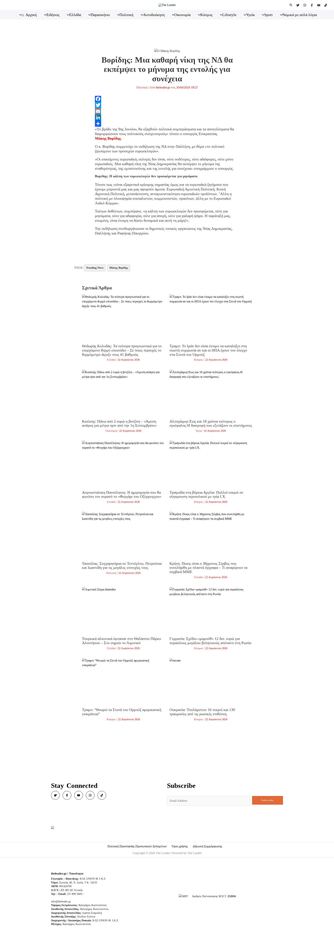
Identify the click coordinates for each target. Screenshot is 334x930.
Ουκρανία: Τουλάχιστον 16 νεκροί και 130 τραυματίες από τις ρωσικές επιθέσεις (202, 711)
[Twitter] (297, 5)
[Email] (167, 111)
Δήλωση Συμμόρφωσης (207, 846)
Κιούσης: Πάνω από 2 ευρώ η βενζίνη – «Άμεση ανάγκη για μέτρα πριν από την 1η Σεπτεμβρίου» (119, 423)
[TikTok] (325, 5)
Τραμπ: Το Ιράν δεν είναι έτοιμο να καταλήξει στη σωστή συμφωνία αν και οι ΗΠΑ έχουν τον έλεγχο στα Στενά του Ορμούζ (208, 350)
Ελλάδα (111, 359)
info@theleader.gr (61, 901)
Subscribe (267, 800)
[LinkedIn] (167, 117)
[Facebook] (311, 5)
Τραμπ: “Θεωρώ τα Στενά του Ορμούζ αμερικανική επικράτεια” (121, 711)
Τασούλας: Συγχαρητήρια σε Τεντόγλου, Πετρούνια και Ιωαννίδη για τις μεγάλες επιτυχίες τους (122, 565)
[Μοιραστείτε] (167, 124)
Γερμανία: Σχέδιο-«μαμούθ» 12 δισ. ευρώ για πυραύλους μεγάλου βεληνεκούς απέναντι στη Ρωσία (210, 640)
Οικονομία (111, 430)
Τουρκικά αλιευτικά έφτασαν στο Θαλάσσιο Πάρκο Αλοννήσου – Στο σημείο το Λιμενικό (121, 640)
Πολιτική (141, 87)
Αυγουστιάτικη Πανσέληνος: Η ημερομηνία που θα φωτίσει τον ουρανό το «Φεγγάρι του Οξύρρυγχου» (121, 494)
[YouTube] (318, 5)
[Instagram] (304, 5)
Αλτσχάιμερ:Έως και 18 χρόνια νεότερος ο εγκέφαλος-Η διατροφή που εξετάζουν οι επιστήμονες (211, 423)
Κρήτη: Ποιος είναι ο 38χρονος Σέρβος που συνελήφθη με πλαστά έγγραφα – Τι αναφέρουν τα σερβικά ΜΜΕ (208, 567)
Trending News (94, 267)
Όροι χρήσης (180, 846)
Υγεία (198, 430)
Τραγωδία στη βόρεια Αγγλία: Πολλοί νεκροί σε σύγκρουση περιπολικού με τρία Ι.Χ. (206, 494)
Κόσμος (198, 359)
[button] (291, 5)
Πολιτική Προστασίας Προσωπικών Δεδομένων (137, 846)
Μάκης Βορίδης (108, 138)
